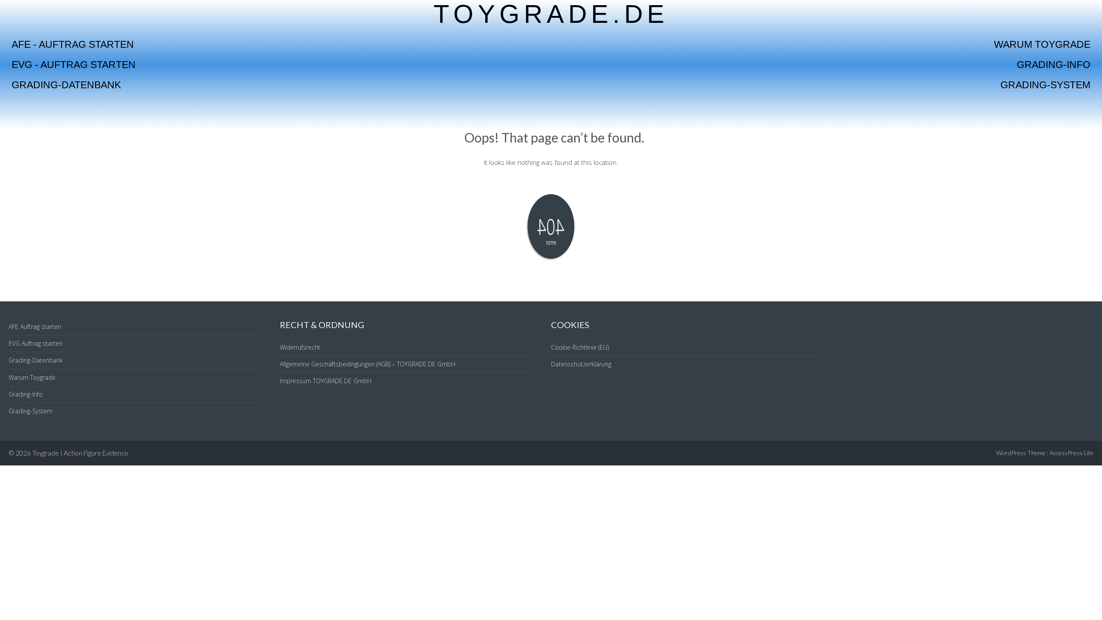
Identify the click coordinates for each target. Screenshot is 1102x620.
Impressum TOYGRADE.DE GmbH (325, 381)
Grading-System (1045, 84)
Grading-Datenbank (66, 84)
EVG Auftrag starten (35, 343)
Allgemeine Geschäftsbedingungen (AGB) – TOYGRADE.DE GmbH (367, 364)
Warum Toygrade (1042, 44)
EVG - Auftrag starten (74, 64)
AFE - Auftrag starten (73, 44)
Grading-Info (1053, 64)
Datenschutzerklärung (581, 364)
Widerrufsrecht (300, 347)
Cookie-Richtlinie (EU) (580, 347)
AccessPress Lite (1071, 452)
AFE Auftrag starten (35, 326)
